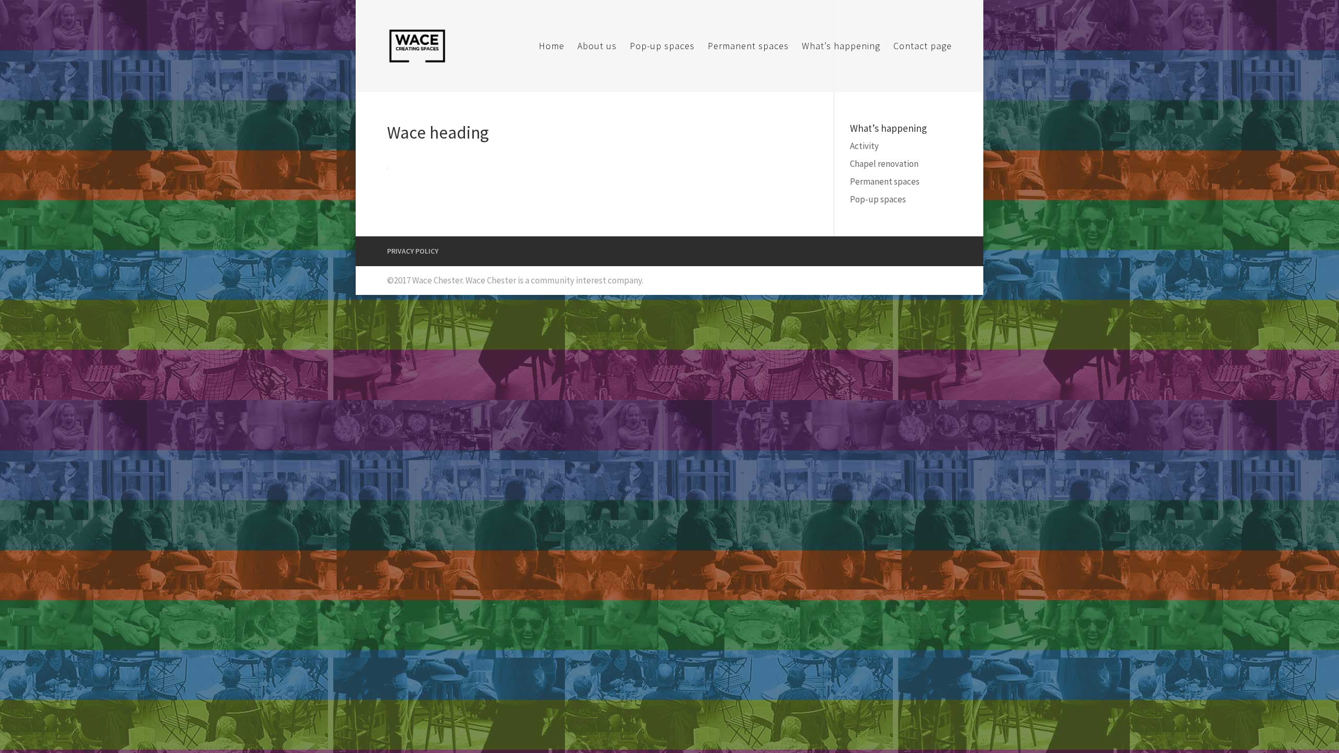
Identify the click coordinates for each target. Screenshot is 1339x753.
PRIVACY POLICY (412, 251)
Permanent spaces (748, 47)
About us (597, 47)
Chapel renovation (884, 163)
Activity (864, 146)
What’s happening (841, 47)
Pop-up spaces (662, 47)
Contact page (922, 47)
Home (551, 47)
